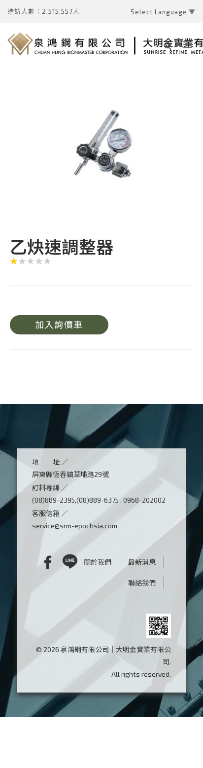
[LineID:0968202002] (70, 562)
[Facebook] (40, 562)
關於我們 (97, 562)
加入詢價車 (59, 324)
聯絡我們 (142, 583)
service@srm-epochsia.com (74, 525)
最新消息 (142, 562)
